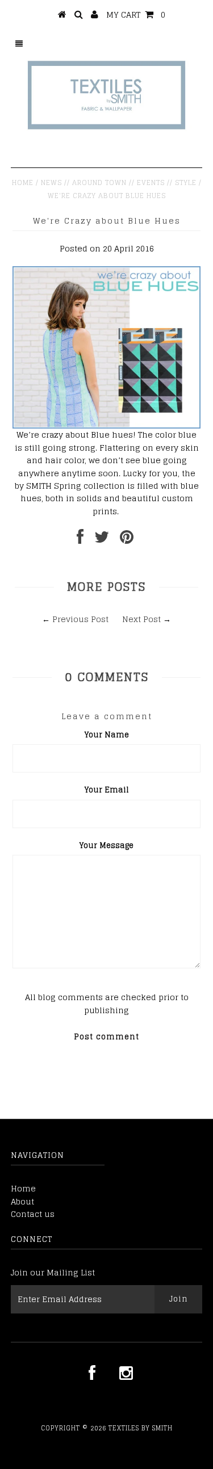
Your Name (107, 735)
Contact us (33, 1214)
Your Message (106, 846)
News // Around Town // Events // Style (119, 182)
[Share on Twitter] (101, 539)
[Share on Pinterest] (126, 539)
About (22, 1201)
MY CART (135, 14)
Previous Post (80, 619)
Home (23, 182)
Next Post (141, 619)
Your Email (107, 790)
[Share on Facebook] (80, 539)
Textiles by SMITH (140, 1428)
